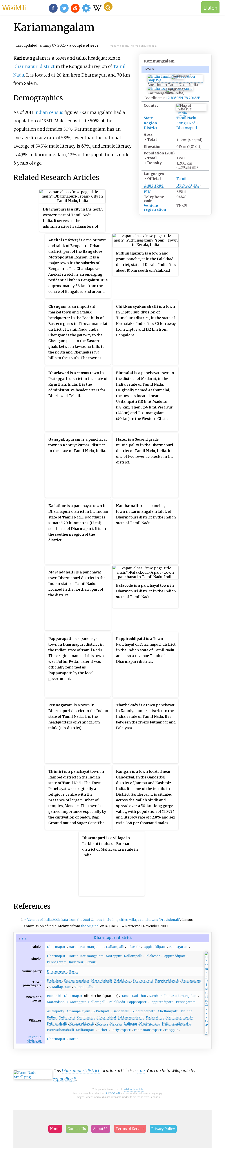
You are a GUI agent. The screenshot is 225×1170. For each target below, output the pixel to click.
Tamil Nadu (186, 118)
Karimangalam (92, 947)
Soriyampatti (121, 1030)
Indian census (48, 112)
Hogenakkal (106, 1017)
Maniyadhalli (149, 1023)
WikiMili (14, 7)
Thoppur (171, 1030)
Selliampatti (86, 1030)
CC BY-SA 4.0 (112, 1093)
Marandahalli (101, 980)
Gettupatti (67, 1017)
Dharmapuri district (34, 66)
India (182, 113)
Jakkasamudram (131, 1017)
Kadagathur (155, 1017)
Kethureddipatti (81, 1023)
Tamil (181, 178)
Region (150, 123)
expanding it (64, 1079)
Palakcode (152, 956)
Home (55, 1128)
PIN (147, 192)
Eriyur (91, 962)
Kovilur (102, 1023)
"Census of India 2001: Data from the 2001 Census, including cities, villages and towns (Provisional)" (103, 920)
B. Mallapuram (60, 987)
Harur (73, 947)
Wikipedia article (133, 1089)
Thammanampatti (148, 1030)
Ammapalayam (78, 1011)
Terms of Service (130, 1128)
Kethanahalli (57, 1023)
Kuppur (116, 1023)
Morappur (114, 956)
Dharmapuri (186, 128)
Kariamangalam (76, 980)
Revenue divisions (34, 1038)
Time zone (153, 185)
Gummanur (86, 1017)
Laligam (130, 1023)
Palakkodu (122, 980)
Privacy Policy (163, 1128)
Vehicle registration (155, 207)
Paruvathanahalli (60, 1030)
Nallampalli (115, 947)
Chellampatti (168, 1011)
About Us (101, 1128)
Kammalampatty (179, 1017)
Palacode (133, 947)
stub (141, 1070)
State (148, 118)
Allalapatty (55, 1011)
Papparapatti (143, 980)
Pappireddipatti (154, 947)
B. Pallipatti (102, 1011)
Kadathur (76, 962)
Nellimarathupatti (176, 1023)
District (151, 128)
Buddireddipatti (144, 1011)
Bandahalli (121, 1011)
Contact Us (76, 1128)
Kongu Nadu (187, 123)
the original (90, 926)
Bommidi (54, 996)
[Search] (108, 6)
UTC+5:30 (184, 185)
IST (196, 185)
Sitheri (103, 1030)
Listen (210, 7)
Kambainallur (84, 987)
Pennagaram (179, 947)
